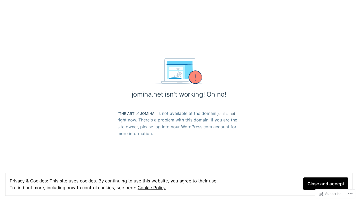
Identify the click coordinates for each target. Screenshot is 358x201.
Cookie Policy (152, 187)
